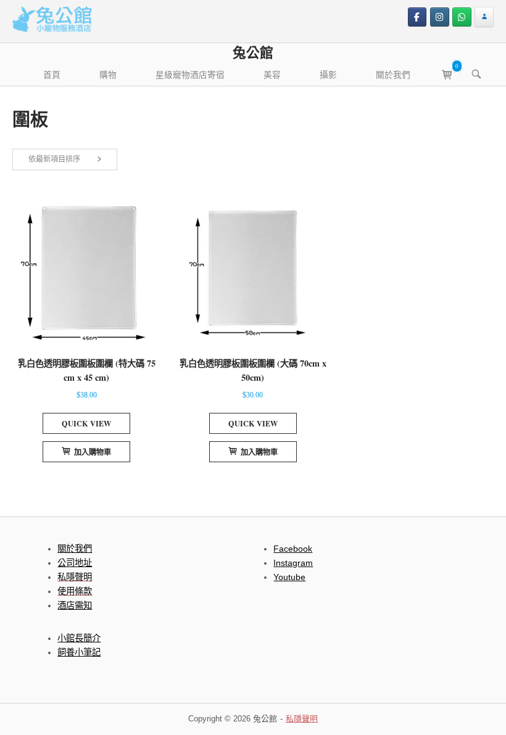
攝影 (328, 74)
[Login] (484, 17)
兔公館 (253, 52)
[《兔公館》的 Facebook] (417, 17)
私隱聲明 (302, 718)
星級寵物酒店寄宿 (190, 74)
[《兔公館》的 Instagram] (439, 17)
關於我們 (393, 74)
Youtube (289, 577)
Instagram (293, 563)
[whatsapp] (461, 17)
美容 (272, 74)
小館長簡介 (79, 638)
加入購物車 (92, 451)
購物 (108, 74)
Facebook (292, 549)
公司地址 (74, 563)
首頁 (51, 74)
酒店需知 (74, 605)
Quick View (86, 423)
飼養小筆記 (79, 652)
